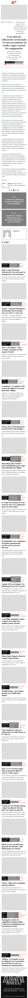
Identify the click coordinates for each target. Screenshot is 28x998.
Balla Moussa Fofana (17, 183)
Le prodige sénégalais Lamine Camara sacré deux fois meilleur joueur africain (13, 621)
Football (13, 266)
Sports (12, 727)
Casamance (13, 497)
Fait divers (13, 499)
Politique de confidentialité (14, 989)
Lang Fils (20, 64)
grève (8, 187)
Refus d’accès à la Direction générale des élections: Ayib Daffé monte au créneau (12, 846)
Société (13, 460)
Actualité (18, 62)
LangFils (23, 344)
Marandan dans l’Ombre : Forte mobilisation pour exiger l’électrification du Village (13, 466)
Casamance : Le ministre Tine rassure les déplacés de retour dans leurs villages (13, 388)
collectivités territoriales (19, 185)
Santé (12, 725)
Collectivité (10, 185)
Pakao (16, 458)
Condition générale (10, 991)
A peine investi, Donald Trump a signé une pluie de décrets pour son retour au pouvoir (13, 808)
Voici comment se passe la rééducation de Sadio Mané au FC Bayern (13, 732)
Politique (11, 382)
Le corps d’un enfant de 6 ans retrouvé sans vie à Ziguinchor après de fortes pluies (13, 505)
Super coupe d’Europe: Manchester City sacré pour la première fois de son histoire (13, 272)
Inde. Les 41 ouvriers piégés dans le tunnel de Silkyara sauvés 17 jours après (12, 771)
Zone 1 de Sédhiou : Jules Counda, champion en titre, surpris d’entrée (12, 350)
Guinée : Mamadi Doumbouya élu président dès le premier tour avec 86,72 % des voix (13, 311)
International (16, 305)
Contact (22, 991)
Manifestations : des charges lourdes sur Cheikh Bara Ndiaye (13, 693)
